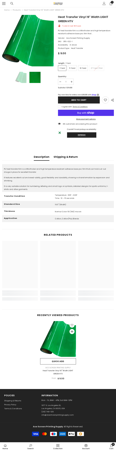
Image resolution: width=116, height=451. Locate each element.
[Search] (12, 3)
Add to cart (79, 100)
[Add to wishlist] (72, 325)
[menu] (4, 3)
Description (41, 157)
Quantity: (62, 76)
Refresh (82, 135)
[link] (105, 100)
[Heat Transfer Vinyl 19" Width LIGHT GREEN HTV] (58, 339)
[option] (28, 40)
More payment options (86, 119)
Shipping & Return (66, 157)
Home (6, 10)
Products (17, 10)
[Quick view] (72, 331)
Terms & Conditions (80, 107)
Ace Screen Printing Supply (78, 38)
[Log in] (104, 3)
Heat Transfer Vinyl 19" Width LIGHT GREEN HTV (58, 372)
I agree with (67, 106)
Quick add (58, 361)
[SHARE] (111, 100)
